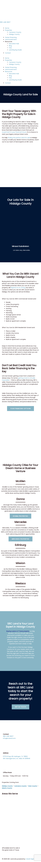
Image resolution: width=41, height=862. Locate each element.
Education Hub (14, 44)
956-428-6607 (5, 22)
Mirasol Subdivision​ (20, 246)
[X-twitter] (9, 799)
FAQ (10, 48)
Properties (8, 30)
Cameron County (15, 32)
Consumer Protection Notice (13, 810)
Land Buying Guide (15, 50)
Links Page (6, 824)
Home (7, 28)
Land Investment (11, 39)
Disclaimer (6, 822)
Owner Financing (11, 37)
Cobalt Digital (30, 859)
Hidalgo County (14, 34)
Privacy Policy (7, 820)
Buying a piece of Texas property (17, 631)
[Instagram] (15, 799)
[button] (20, 56)
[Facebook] (4, 799)
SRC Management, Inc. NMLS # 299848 (16, 758)
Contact (8, 53)
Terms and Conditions (10, 816)
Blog (10, 46)
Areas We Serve (10, 793)
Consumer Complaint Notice (13, 814)
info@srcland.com (9, 738)
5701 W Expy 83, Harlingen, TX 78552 (15, 756)
